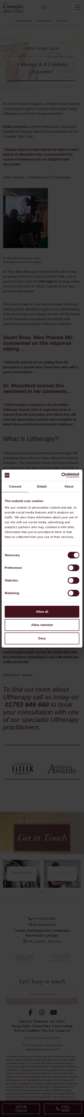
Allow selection (42, 625)
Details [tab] (42, 486)
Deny (42, 638)
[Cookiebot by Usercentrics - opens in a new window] (61, 475)
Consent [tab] (15, 486)
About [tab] (68, 486)
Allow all (42, 611)
